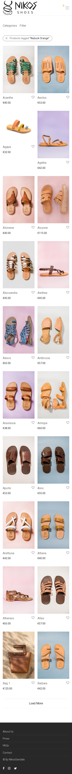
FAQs (6, 745)
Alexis (7, 358)
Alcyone (42, 228)
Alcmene (8, 228)
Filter (23, 25)
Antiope (42, 423)
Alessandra (10, 293)
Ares (40, 488)
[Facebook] (3, 768)
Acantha (8, 97)
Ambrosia (43, 358)
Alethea (42, 293)
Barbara (42, 683)
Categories (10, 25)
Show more (7, 102)
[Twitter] (15, 768)
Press (6, 738)
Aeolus (42, 97)
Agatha (41, 162)
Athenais (8, 618)
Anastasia (9, 423)
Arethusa (8, 553)
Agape (7, 147)
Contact (7, 752)
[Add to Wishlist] (33, 97)
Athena (41, 553)
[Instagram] (9, 768)
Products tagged (29, 38)
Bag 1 (6, 683)
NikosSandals (17, 759)
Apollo (7, 488)
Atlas (40, 618)
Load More (36, 703)
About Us (8, 731)
